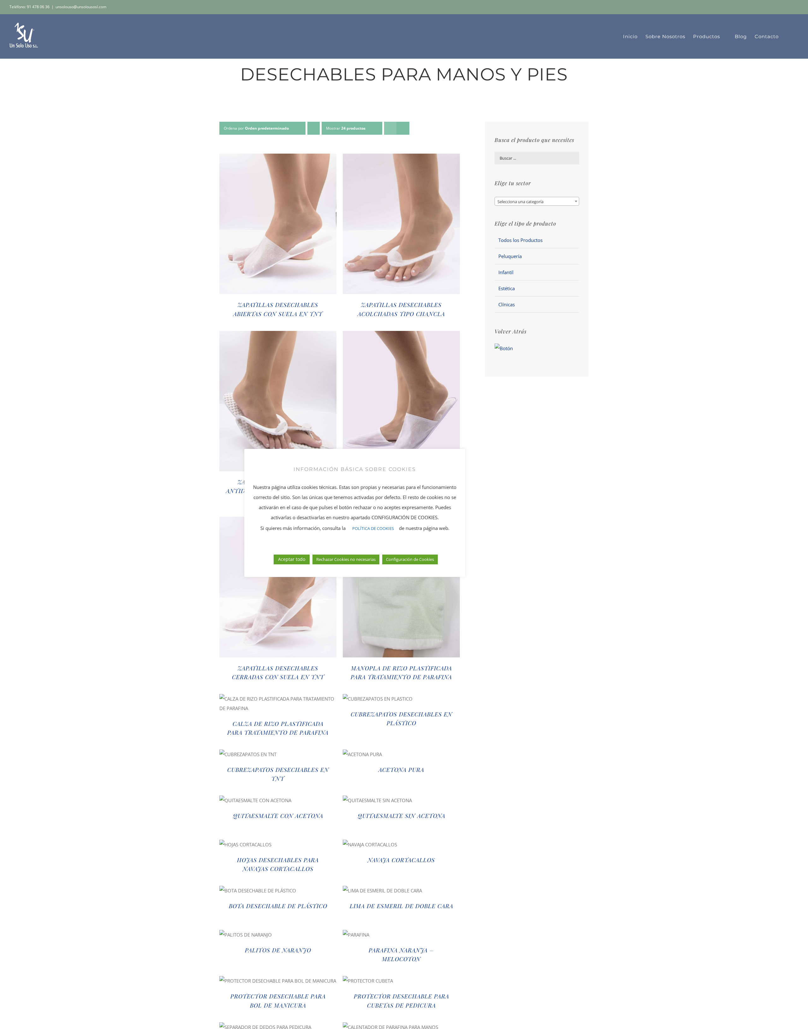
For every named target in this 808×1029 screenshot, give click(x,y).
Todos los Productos (520, 240)
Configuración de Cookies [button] (410, 559)
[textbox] (537, 201)
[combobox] (537, 201)
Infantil (506, 272)
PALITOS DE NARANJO (278, 950)
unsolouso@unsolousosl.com (81, 6)
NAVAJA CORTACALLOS (401, 860)
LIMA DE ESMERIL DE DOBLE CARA (401, 906)
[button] (789, 36)
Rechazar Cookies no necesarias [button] (346, 559)
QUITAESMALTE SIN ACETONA (401, 816)
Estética (506, 288)
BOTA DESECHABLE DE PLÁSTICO (278, 906)
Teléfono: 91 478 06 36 (29, 6)
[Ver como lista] (403, 128)
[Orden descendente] (313, 128)
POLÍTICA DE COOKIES (373, 528)
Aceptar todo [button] (291, 559)
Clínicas (506, 304)
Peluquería (510, 256)
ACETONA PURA (401, 769)
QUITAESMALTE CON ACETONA (278, 816)
